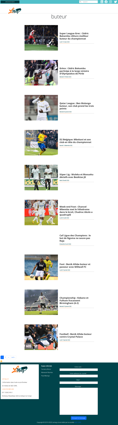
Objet (78, 380)
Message (78, 386)
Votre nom (77, 367)
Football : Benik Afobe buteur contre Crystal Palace (76, 335)
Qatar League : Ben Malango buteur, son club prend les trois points (77, 106)
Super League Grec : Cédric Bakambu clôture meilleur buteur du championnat (74, 36)
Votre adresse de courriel (78, 373)
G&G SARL (77, 422)
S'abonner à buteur (1, 361)
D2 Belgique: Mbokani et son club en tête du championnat (75, 141)
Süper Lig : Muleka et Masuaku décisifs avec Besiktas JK (76, 176)
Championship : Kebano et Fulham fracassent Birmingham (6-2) (74, 300)
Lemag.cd (5, 379)
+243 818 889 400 (8, 389)
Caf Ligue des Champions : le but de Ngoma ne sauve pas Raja (75, 238)
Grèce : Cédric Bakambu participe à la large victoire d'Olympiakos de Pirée (74, 71)
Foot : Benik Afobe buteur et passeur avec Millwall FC (75, 265)
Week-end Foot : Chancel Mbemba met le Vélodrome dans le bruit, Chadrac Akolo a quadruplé (76, 210)
